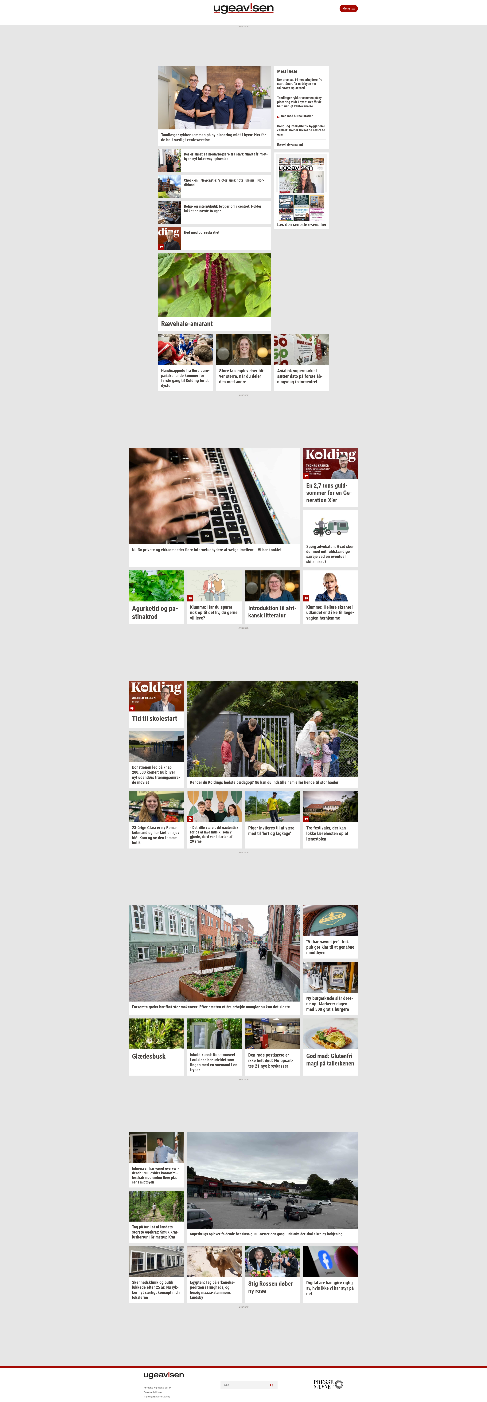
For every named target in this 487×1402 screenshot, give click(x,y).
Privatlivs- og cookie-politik (157, 1387)
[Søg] (272, 1385)
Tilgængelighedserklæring (157, 1396)
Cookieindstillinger (153, 1392)
